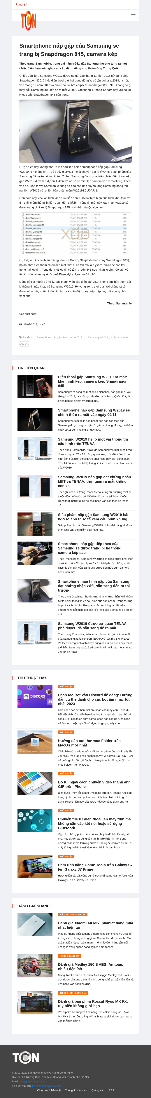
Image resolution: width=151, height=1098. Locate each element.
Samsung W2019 (98, 337)
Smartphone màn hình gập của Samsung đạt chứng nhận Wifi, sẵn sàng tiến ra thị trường (94, 585)
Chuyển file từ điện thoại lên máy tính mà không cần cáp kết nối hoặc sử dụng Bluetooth (94, 823)
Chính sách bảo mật (49, 1090)
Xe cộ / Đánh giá (70, 956)
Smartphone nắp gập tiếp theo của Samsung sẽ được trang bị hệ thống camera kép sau (89, 548)
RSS (111, 1090)
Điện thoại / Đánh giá (73, 914)
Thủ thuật (66, 686)
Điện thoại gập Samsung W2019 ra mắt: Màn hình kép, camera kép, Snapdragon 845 (92, 381)
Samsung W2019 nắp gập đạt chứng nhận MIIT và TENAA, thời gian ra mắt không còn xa (94, 481)
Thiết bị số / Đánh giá (73, 993)
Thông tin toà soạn (76, 1090)
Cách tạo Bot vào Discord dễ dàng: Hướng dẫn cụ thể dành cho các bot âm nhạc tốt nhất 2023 (95, 699)
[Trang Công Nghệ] (25, 1057)
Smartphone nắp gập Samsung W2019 (59, 337)
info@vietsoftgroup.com (34, 1081)
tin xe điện (56, 1085)
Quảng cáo (98, 1090)
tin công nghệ (40, 1085)
